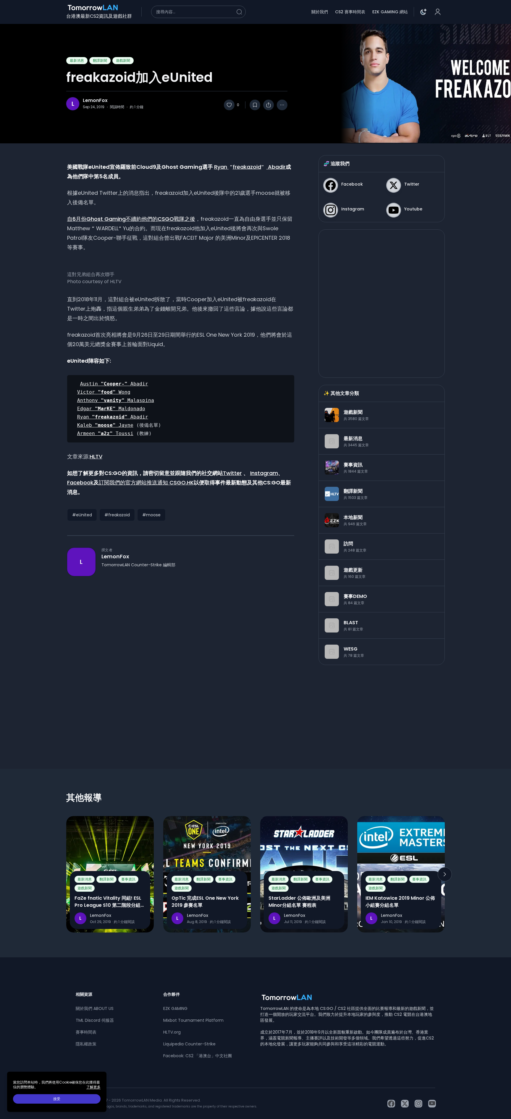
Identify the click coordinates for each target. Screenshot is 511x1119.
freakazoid (247, 167)
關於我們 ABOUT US (95, 1008)
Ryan (221, 167)
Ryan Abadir (112, 417)
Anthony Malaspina (115, 400)
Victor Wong (103, 392)
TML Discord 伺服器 (95, 1020)
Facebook (80, 482)
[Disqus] (180, 662)
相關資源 (84, 994)
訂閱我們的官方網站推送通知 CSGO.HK (146, 482)
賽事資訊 (128, 879)
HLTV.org (172, 1032)
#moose (151, 515)
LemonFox (95, 100)
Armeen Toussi (105, 433)
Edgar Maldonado (111, 408)
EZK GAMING (175, 1008)
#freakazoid (117, 515)
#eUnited (82, 515)
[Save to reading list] (255, 105)
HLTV (96, 456)
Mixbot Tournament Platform (193, 1020)
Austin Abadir (114, 384)
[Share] (268, 105)
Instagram (264, 473)
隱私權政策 (86, 1044)
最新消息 (77, 60)
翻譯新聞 (100, 60)
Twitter (232, 473)
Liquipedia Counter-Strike (189, 1044)
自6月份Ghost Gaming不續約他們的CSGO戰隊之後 (131, 219)
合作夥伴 (171, 994)
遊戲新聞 (123, 60)
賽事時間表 (86, 1032)
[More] (282, 105)
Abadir (276, 167)
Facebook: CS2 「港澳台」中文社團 (197, 1056)
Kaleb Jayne (105, 425)
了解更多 (93, 1087)
